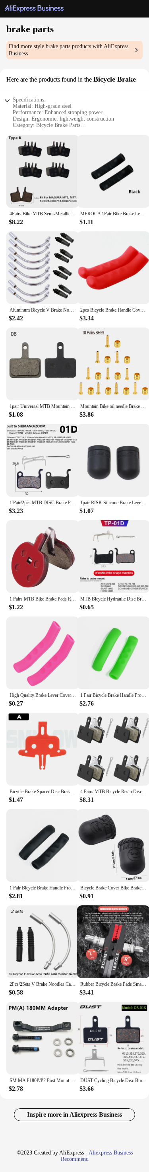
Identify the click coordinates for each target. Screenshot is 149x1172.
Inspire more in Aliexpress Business (74, 1114)
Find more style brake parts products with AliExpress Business (68, 50)
